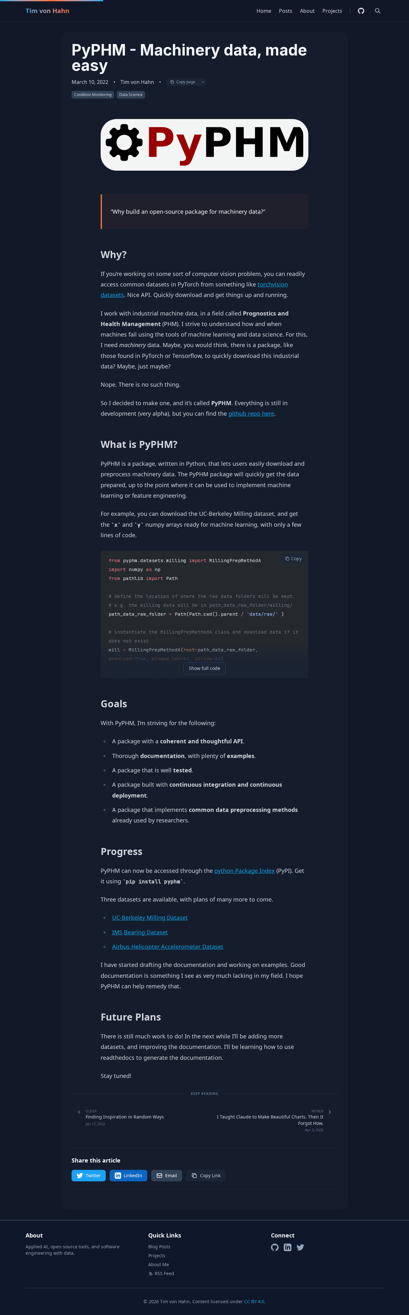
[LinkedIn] (287, 1247)
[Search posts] (377, 11)
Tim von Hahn (47, 10)
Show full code (204, 668)
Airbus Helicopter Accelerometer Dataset (167, 946)
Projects (332, 10)
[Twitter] (300, 1247)
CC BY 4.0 (254, 1301)
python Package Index (244, 870)
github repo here (251, 413)
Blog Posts (159, 1247)
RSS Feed (164, 1273)
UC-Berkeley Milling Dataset (150, 917)
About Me (158, 1264)
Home (264, 10)
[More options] (203, 82)
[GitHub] (361, 11)
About (307, 10)
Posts (285, 10)
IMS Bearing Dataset (140, 932)
